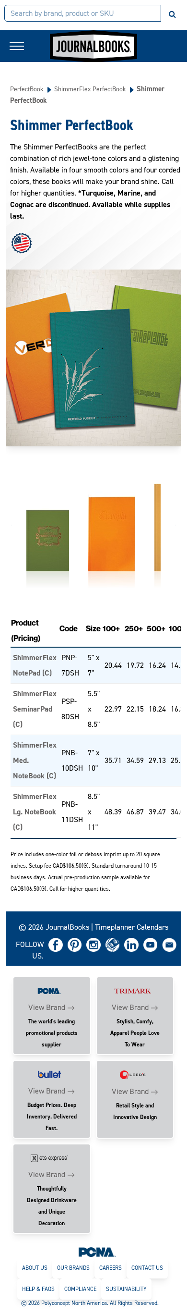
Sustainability (126, 1289)
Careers (110, 1268)
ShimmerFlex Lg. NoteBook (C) (35, 811)
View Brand (46, 1007)
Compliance (80, 1289)
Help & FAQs (38, 1289)
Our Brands (73, 1268)
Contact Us (147, 1268)
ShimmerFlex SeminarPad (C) (35, 708)
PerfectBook (27, 89)
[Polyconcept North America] (97, 1251)
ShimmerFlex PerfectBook (90, 89)
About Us (34, 1268)
